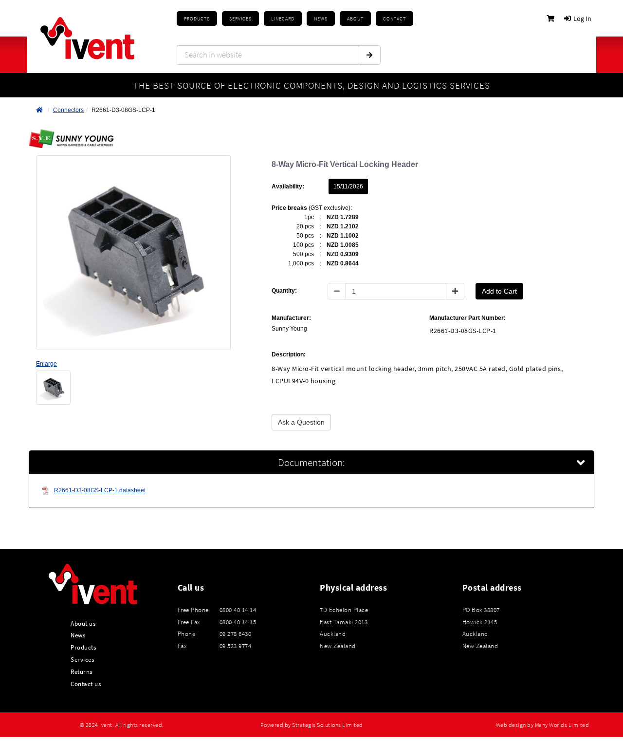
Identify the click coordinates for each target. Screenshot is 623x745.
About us (83, 623)
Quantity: (284, 290)
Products (197, 19)
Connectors (68, 110)
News (78, 635)
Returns (81, 671)
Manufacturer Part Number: (467, 318)
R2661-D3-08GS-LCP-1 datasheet (100, 490)
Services (82, 659)
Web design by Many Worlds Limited (542, 725)
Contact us (86, 683)
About (355, 19)
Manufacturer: (291, 318)
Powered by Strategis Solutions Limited (311, 725)
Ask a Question (301, 422)
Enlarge (46, 363)
